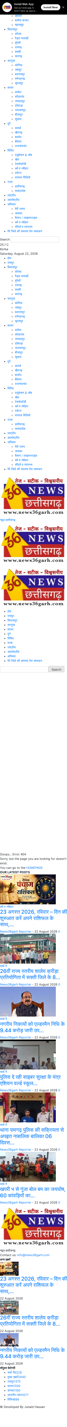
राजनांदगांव (21, 146)
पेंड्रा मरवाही (21, 38)
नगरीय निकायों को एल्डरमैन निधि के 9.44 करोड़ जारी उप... (32, 1027)
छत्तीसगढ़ (20, 186)
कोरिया (18, 65)
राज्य (9, 182)
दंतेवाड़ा (19, 105)
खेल (17, 159)
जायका (18, 213)
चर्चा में (3, 966)
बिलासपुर (12, 29)
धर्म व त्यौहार (21, 168)
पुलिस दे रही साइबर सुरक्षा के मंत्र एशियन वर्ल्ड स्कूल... (30, 1080)
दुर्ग (8, 123)
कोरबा (18, 34)
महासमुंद (19, 25)
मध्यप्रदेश (20, 191)
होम (9, 258)
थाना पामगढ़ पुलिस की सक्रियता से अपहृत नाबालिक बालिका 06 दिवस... (32, 1136)
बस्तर (10, 87)
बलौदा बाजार (22, 20)
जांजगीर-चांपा (17, 1395)
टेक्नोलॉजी (20, 164)
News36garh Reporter (15, 931)
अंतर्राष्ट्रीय (13, 200)
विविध (10, 150)
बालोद (18, 137)
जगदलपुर (20, 101)
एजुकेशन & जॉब (23, 155)
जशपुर (18, 69)
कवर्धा (18, 128)
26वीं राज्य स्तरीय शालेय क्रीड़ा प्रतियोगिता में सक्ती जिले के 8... (30, 974)
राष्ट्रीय (11, 195)
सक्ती (18, 51)
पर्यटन (18, 173)
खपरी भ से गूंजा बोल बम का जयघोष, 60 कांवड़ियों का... (33, 1192)
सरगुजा (11, 60)
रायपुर (10, 262)
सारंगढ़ (18, 56)
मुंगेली (18, 43)
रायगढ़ (18, 47)
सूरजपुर (19, 83)
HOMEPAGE (34, 868)
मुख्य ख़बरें (16, 1377)
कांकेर (18, 92)
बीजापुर (19, 114)
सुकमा (18, 119)
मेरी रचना (20, 209)
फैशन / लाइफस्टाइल (26, 218)
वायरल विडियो (22, 177)
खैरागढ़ (18, 132)
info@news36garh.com (33, 1255)
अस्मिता (11, 204)
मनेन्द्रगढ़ (20, 78)
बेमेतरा (18, 141)
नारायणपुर (20, 110)
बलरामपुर (20, 74)
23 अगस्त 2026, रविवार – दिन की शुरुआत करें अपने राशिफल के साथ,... (33, 918)
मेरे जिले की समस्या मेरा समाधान (24, 231)
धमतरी (18, 16)
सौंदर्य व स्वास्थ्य (23, 227)
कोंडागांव (19, 96)
